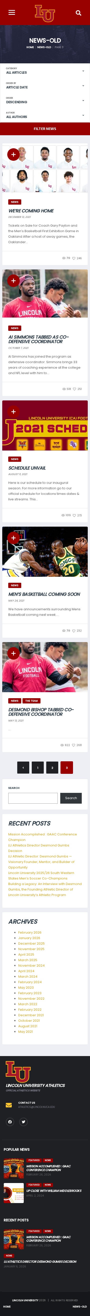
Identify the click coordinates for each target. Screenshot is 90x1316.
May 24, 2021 (16, 601)
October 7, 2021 (18, 348)
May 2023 (26, 987)
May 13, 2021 (15, 720)
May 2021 (25, 1031)
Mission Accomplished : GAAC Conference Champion (48, 1168)
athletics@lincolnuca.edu (36, 1107)
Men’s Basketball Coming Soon (44, 594)
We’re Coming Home (30, 211)
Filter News (45, 128)
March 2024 (28, 976)
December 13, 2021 (19, 217)
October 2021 (29, 1020)
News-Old (80, 1306)
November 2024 (31, 965)
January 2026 (29, 938)
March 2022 (27, 1004)
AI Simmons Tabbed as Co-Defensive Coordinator (38, 339)
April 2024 (26, 971)
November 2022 (31, 998)
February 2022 (30, 1009)
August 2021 (27, 1026)
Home (6, 1306)
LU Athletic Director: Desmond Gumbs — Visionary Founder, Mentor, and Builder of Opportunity (41, 862)
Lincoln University (25, 1300)
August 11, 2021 (17, 474)
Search (14, 788)
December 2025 (31, 943)
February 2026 (30, 932)
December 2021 (31, 1015)
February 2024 (30, 982)
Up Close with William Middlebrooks (53, 1191)
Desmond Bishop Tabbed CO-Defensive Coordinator (41, 711)
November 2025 (31, 949)
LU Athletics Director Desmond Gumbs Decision (40, 1261)
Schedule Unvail (27, 468)
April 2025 (26, 954)
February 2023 (30, 993)
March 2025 (27, 960)
